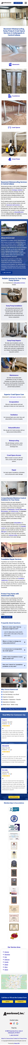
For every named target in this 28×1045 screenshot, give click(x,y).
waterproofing (13, 535)
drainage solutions (17, 190)
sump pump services (19, 283)
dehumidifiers (18, 522)
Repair (14, 470)
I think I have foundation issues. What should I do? (13, 657)
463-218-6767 (18, 2)
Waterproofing (14, 440)
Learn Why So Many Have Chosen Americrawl (13, 709)
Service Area (9, 1038)
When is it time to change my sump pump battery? (12, 642)
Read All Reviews (14, 797)
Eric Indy (5, 770)
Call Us (7, 1001)
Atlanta (6, 964)
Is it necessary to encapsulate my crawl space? (12, 649)
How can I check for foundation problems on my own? (13, 665)
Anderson (6, 959)
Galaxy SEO (17, 1043)
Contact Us (20, 1001)
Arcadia (6, 962)
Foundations (16, 96)
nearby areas (14, 511)
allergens (3, 531)
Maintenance (14, 375)
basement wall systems (13, 205)
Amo (5, 957)
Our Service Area (14, 947)
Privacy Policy (23, 1038)
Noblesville (23, 509)
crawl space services (15, 397)
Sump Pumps (16, 159)
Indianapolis (11, 509)
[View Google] (17, 1023)
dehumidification (19, 212)
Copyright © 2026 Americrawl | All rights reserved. (14, 1040)
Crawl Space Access (14, 455)
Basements (15, 64)
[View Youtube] (11, 1023)
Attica (5, 967)
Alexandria (7, 954)
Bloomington (4, 511)
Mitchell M (5, 746)
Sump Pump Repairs (14, 340)
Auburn (6, 969)
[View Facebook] (14, 1023)
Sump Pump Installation (14, 306)
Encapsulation (14, 402)
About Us (3, 1038)
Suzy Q (4, 720)
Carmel (17, 509)
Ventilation (14, 415)
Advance (6, 952)
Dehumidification (14, 428)
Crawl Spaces (16, 127)
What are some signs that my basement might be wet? (12, 627)
